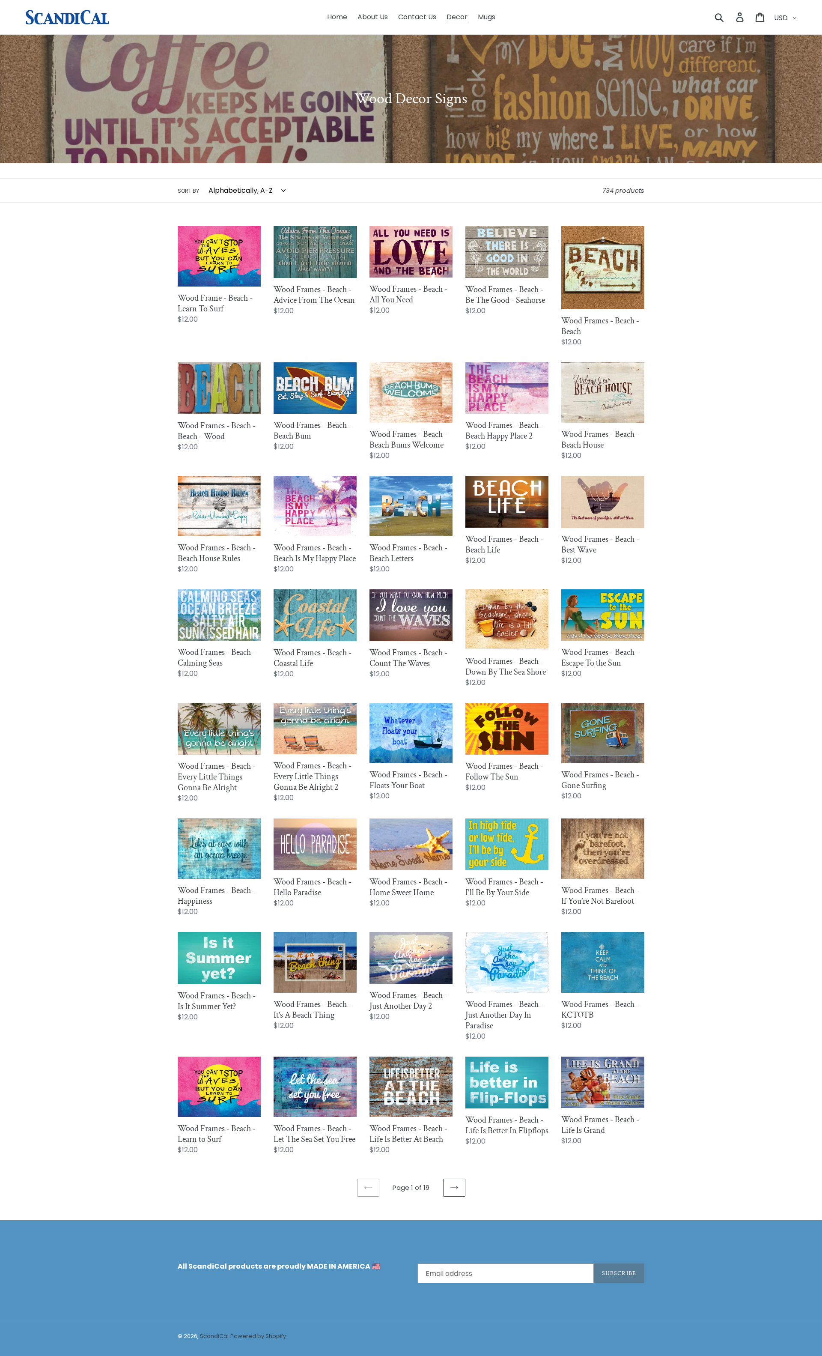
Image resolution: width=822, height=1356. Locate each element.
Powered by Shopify (258, 1336)
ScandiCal (214, 1336)
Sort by (188, 190)
